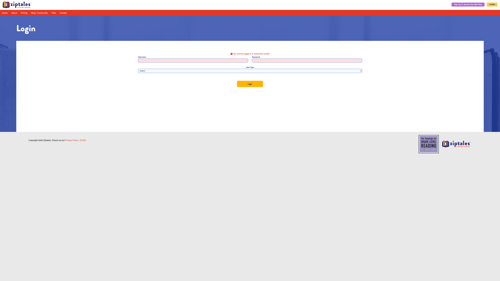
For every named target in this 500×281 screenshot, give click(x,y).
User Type (250, 67)
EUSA (83, 140)
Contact (63, 12)
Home (5, 12)
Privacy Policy (71, 140)
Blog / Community (39, 12)
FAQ (54, 12)
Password (256, 57)
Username (142, 57)
